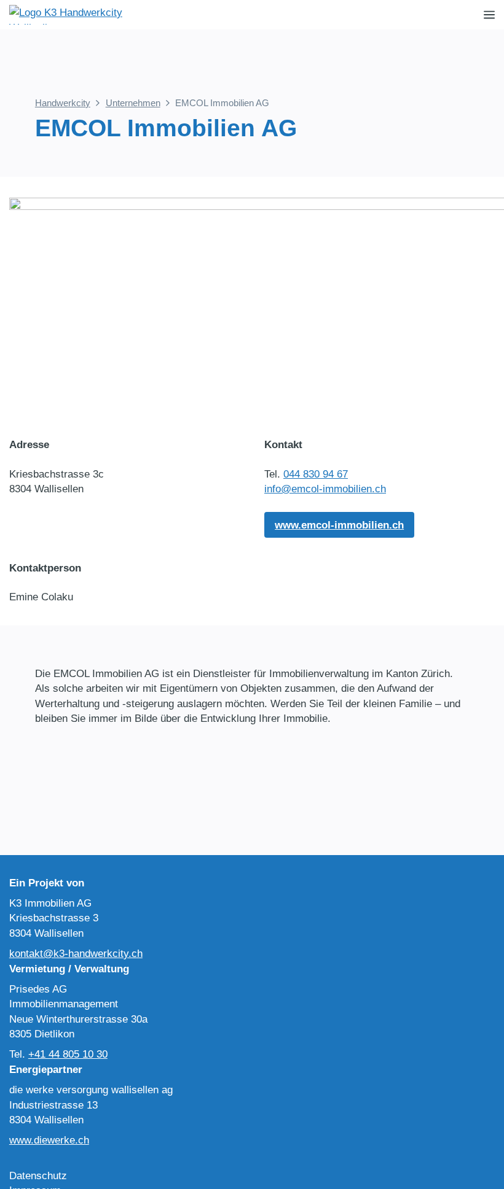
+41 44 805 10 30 (68, 1054)
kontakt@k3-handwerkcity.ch (76, 953)
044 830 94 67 (315, 474)
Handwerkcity (62, 103)
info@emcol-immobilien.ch (325, 488)
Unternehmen (133, 103)
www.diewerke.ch (49, 1140)
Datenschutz (38, 1175)
